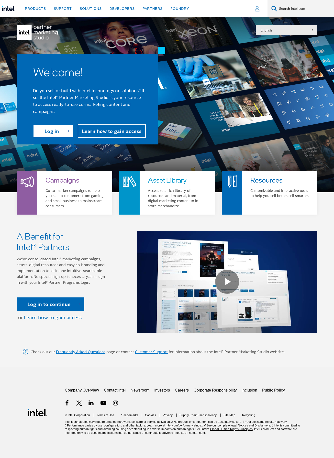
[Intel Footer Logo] (37, 438)
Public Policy (273, 416)
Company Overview (82, 416)
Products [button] (35, 9)
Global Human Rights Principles (231, 455)
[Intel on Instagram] (115, 430)
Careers (182, 416)
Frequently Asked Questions (80, 378)
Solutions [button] (91, 9)
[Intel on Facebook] (67, 430)
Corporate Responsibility (215, 416)
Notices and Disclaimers (254, 452)
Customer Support (151, 378)
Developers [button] (122, 9)
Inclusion (249, 416)
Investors (162, 416)
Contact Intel (115, 416)
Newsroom (140, 416)
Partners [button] (153, 9)
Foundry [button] (179, 9)
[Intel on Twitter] (79, 430)
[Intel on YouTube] (103, 430)
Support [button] (63, 9)
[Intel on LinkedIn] (91, 430)
